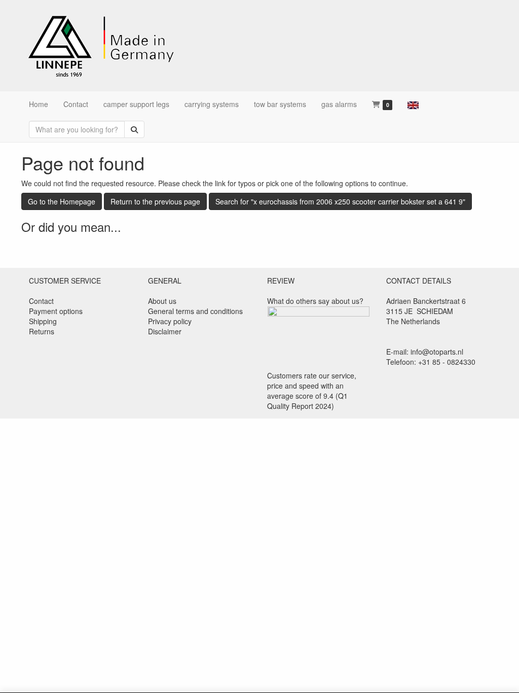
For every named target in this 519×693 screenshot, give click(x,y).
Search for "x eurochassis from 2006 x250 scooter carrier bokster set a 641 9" (340, 201)
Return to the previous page (155, 201)
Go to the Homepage (61, 201)
